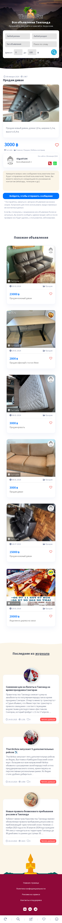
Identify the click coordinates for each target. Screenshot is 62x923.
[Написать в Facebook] (30, 909)
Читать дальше (48, 719)
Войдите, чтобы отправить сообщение (31, 195)
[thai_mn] (51, 572)
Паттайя (9, 150)
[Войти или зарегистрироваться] (56, 919)
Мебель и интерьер (38, 150)
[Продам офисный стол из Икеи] (31, 329)
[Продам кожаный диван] (31, 264)
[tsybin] (51, 315)
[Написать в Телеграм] (35, 909)
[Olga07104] (51, 379)
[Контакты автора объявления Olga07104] (10, 160)
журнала (42, 653)
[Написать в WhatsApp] (55, 163)
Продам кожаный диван (21, 298)
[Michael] (51, 250)
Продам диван (16, 491)
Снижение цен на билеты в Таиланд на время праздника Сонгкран (28, 688)
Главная (19, 150)
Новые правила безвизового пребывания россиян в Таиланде (29, 813)
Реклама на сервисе (31, 894)
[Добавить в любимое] (57, 145)
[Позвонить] (50, 163)
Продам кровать (17, 427)
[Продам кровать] (31, 393)
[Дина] (51, 508)
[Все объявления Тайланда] (31, 13)
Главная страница (31, 883)
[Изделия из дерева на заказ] (31, 587)
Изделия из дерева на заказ (23, 620)
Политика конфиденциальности (31, 888)
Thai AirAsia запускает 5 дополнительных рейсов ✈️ (30, 750)
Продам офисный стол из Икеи (24, 362)
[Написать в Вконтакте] (25, 909)
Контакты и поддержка (31, 900)
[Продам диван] (31, 458)
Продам (27, 150)
